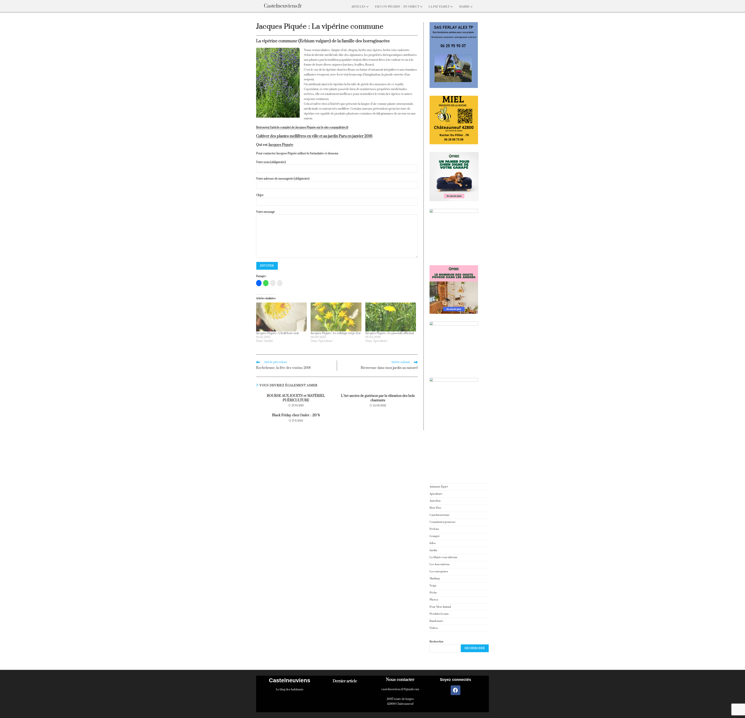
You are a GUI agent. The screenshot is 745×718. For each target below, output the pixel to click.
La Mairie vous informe (443, 557)
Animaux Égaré (439, 487)
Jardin (433, 550)
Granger (435, 536)
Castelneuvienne (440, 515)
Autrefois (435, 501)
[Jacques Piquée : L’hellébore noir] (281, 316)
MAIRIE (464, 7)
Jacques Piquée (280, 145)
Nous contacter (400, 679)
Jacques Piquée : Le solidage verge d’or (336, 333)
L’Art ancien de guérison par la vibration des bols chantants (378, 398)
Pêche (433, 593)
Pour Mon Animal (440, 607)
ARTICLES (358, 7)
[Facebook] (455, 690)
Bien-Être (435, 508)
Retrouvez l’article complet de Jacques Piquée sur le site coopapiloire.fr (302, 127)
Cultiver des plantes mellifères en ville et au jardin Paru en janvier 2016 (314, 136)
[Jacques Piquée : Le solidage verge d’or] (336, 316)
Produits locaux (439, 614)
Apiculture (436, 494)
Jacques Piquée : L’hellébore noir (277, 333)
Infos (433, 543)
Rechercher (437, 641)
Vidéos (434, 628)
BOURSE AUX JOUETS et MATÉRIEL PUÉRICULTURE (296, 398)
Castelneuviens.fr (283, 6)
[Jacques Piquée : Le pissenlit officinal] (390, 316)
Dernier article (345, 681)
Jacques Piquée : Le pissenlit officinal (389, 333)
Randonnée (436, 621)
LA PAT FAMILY (439, 7)
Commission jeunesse (443, 522)
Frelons (434, 529)
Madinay (435, 578)
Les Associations (440, 564)
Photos (434, 600)
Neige (433, 586)
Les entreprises (439, 571)
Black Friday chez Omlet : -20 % (296, 415)
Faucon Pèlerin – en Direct (397, 7)
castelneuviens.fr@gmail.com (400, 689)
